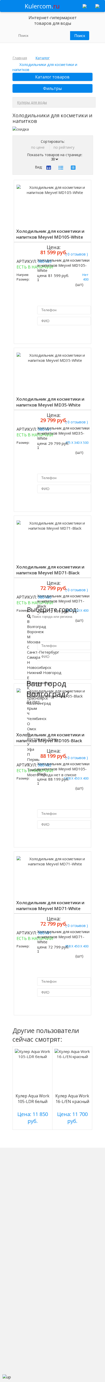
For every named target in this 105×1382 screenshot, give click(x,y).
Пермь (33, 759)
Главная (19, 57)
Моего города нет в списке (51, 774)
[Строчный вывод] (61, 167)
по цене (38, 147)
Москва (33, 641)
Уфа (30, 749)
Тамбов (34, 769)
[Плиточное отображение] (49, 167)
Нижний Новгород (44, 672)
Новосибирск (39, 667)
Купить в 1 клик (58, 333)
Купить (27, 263)
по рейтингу (64, 147)
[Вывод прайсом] (73, 167)
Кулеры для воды (32, 102)
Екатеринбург (39, 682)
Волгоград (36, 626)
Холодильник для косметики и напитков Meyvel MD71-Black (50, 570)
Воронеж (35, 631)
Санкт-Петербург (43, 652)
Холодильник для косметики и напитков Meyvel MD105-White (50, 234)
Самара (33, 657)
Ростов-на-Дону (42, 738)
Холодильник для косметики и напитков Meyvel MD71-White (50, 905)
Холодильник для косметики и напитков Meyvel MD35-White (50, 402)
